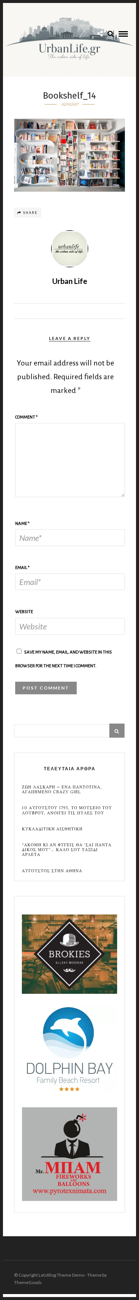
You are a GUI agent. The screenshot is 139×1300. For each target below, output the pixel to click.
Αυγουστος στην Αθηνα (52, 871)
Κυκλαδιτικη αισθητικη (52, 829)
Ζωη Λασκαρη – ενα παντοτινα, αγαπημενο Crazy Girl (62, 789)
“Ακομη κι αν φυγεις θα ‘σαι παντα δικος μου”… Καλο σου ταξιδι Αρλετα (67, 850)
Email (22, 567)
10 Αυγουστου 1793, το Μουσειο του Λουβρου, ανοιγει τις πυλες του (67, 810)
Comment (26, 417)
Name (22, 523)
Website (24, 611)
